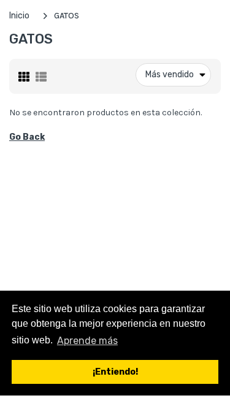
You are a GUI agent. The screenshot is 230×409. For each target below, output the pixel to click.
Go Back (27, 137)
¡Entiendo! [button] (115, 372)
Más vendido (169, 74)
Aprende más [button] (87, 340)
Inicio (19, 15)
